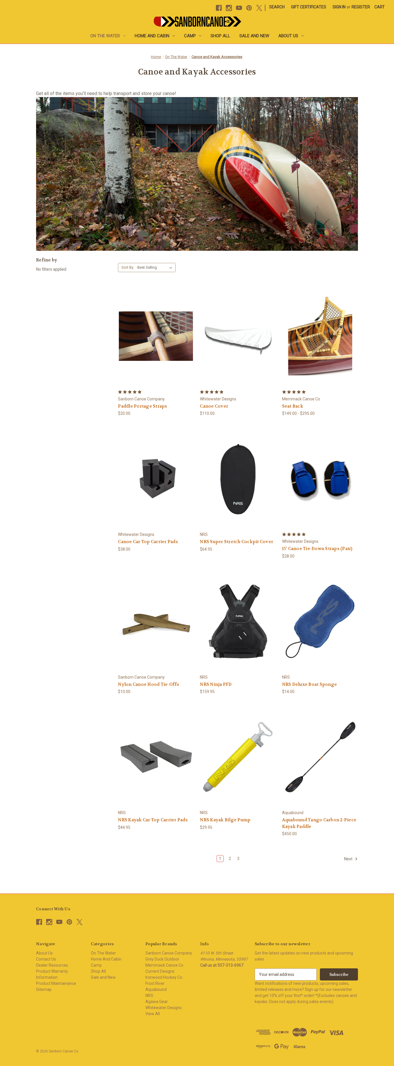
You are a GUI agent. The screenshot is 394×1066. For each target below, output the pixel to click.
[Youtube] (239, 8)
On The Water (105, 35)
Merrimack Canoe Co (164, 965)
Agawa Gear (156, 1001)
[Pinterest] (249, 8)
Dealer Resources (52, 965)
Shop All (220, 35)
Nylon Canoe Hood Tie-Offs (148, 684)
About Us (288, 35)
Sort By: (127, 267)
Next (348, 859)
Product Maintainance (56, 983)
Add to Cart (319, 478)
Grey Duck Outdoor (162, 959)
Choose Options (238, 335)
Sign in (339, 7)
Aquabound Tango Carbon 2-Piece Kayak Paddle (319, 823)
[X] (259, 8)
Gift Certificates (308, 7)
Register (361, 7)
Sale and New (254, 35)
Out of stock (156, 335)
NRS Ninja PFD (216, 684)
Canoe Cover (214, 406)
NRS (149, 995)
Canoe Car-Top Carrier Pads (148, 542)
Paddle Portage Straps (142, 406)
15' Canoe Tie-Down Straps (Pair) (317, 548)
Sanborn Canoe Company (168, 953)
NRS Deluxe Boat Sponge (309, 684)
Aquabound (156, 989)
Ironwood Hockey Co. (164, 977)
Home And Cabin (152, 35)
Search (277, 7)
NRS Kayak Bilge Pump (225, 820)
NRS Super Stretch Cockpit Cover (236, 542)
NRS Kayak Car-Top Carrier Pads (153, 820)
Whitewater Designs (163, 1007)
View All (152, 1013)
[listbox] (155, 267)
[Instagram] (229, 8)
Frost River (155, 983)
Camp (190, 35)
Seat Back (292, 406)
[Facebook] (219, 8)
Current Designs (160, 971)
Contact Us (46, 959)
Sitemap (44, 989)
